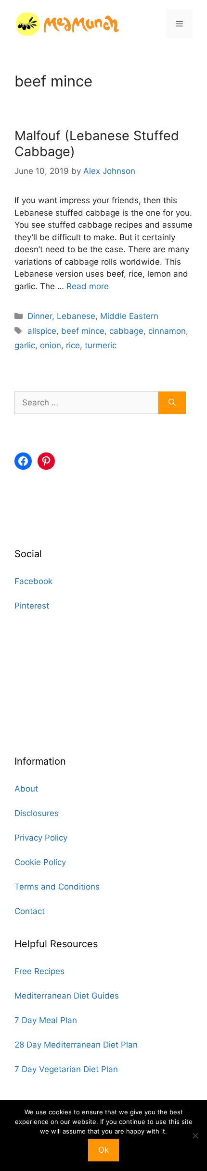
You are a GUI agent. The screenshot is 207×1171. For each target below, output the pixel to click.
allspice (41, 331)
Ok (103, 1150)
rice (73, 345)
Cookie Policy (40, 862)
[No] (195, 1135)
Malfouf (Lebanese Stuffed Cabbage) (96, 143)
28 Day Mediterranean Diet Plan (76, 1044)
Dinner (39, 316)
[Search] (172, 403)
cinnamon (167, 331)
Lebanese (76, 316)
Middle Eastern (129, 316)
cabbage (126, 331)
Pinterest (31, 605)
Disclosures (36, 813)
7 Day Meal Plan (45, 1020)
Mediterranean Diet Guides (66, 995)
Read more (87, 286)
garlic (24, 345)
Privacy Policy (40, 837)
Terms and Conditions (57, 886)
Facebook (33, 581)
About (26, 788)
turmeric (100, 345)
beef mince (82, 331)
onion (50, 345)
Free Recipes (39, 971)
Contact (29, 911)
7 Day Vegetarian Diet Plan (66, 1069)
